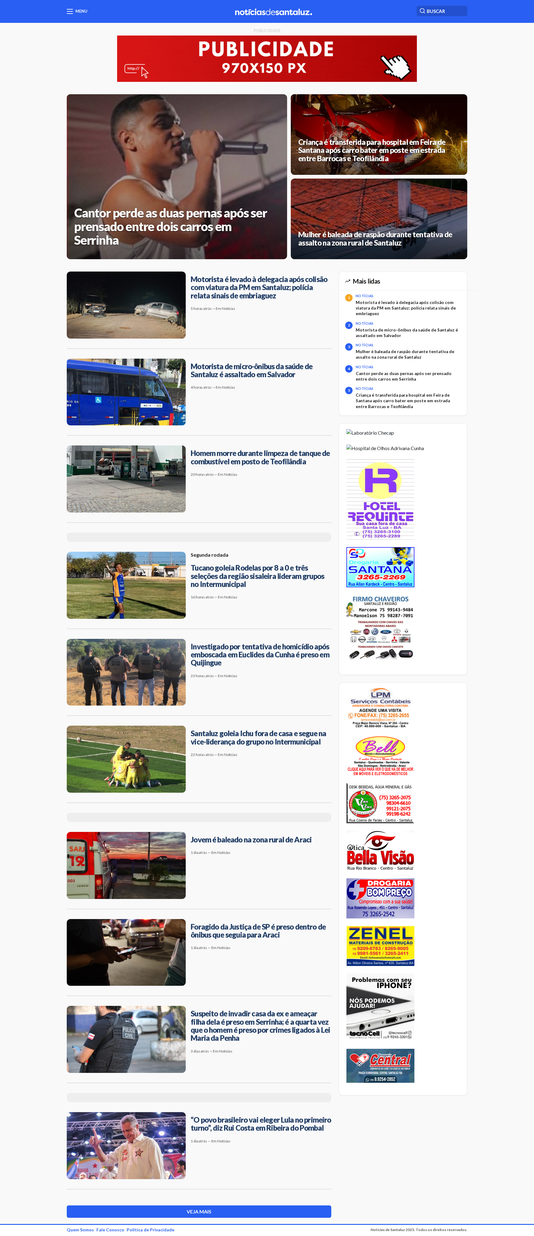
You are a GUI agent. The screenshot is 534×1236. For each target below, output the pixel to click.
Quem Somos (80, 1229)
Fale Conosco (110, 1229)
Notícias (365, 296)
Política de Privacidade (150, 1229)
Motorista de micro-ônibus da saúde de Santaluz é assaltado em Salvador (407, 332)
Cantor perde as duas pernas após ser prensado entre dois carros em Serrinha (403, 376)
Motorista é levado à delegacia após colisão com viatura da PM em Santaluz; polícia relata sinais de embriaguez (406, 308)
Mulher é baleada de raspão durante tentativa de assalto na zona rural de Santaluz (405, 354)
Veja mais (199, 1211)
